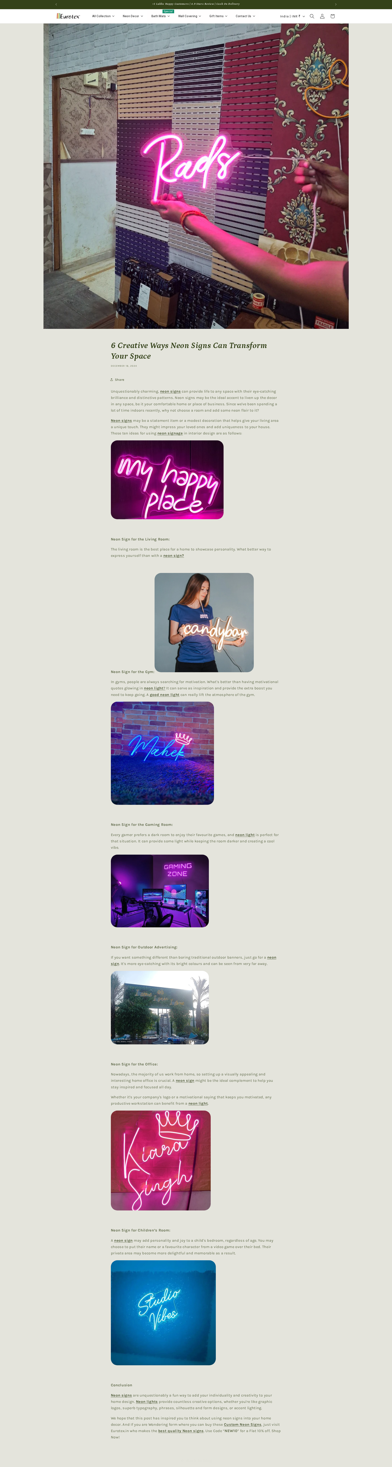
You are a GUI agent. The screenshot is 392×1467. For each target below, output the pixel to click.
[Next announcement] (335, 4)
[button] (312, 16)
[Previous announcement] (56, 4)
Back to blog (199, 1460)
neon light (198, 1103)
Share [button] (119, 380)
